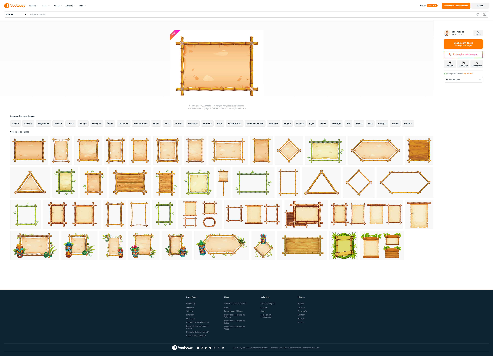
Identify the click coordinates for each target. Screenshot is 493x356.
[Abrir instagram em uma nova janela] (202, 348)
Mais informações (453, 80)
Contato (264, 307)
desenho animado (255, 123)
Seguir (478, 34)
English (301, 303)
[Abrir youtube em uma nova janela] (223, 348)
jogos (311, 123)
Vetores (32, 6)
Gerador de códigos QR (196, 335)
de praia (178, 123)
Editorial (69, 6)
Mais (81, 6)
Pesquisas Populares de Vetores (234, 316)
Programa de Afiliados (233, 311)
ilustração (336, 123)
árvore (110, 123)
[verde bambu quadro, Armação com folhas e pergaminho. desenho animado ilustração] (65, 182)
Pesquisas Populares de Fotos (234, 321)
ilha (348, 123)
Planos (423, 5)
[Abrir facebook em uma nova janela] (198, 348)
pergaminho (43, 123)
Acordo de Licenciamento (235, 303)
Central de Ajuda (268, 303)
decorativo (123, 123)
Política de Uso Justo (311, 347)
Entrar (480, 5)
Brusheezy (190, 303)
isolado (359, 123)
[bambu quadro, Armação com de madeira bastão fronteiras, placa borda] (302, 245)
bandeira (28, 123)
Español (301, 307)
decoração (273, 123)
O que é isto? (468, 74)
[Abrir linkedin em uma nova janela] (206, 348)
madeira (58, 123)
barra (167, 123)
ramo (219, 123)
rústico (70, 123)
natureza (408, 123)
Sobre (263, 311)
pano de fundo (141, 123)
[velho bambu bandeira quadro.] (343, 245)
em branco (193, 123)
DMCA (227, 307)
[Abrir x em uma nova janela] (219, 348)
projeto (287, 123)
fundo (156, 123)
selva (370, 123)
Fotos (44, 6)
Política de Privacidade (292, 347)
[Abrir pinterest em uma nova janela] (210, 348)
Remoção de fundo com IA (197, 332)
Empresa (190, 315)
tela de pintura (234, 123)
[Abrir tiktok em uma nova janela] (214, 348)
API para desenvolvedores (197, 322)
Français (301, 318)
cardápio (382, 123)
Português (302, 311)
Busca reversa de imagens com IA (197, 327)
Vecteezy (190, 307)
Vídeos (57, 6)
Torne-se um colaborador (266, 316)
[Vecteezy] (14, 5)
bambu (15, 123)
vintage (83, 123)
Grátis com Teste (463, 44)
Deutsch (301, 315)
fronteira (207, 123)
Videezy (189, 311)
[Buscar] (477, 14)
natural (395, 123)
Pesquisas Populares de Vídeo (234, 327)
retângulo (96, 123)
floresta (300, 123)
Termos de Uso (276, 347)
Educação (190, 318)
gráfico (323, 123)
